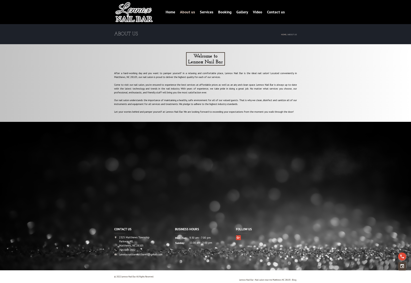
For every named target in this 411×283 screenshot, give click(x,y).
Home (170, 11)
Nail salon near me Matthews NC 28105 (273, 280)
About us (187, 11)
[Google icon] (238, 237)
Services (206, 11)
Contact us (276, 11)
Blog (294, 280)
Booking (225, 11)
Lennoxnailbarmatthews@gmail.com (140, 254)
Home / (284, 34)
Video (257, 11)
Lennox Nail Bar (246, 280)
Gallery (242, 11)
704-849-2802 (127, 250)
